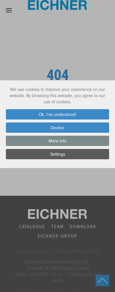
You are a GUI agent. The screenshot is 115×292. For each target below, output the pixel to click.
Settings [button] (57, 154)
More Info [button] (58, 141)
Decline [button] (58, 127)
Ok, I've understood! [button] (57, 114)
